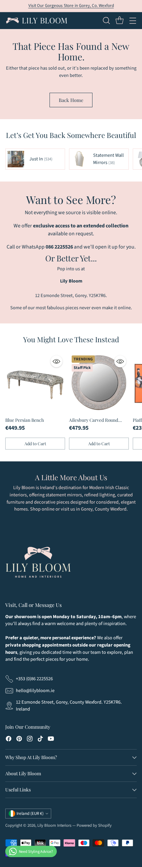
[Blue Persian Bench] (35, 383)
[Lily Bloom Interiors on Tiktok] (40, 740)
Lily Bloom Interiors (54, 825)
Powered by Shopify (94, 825)
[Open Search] (106, 20)
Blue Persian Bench (24, 420)
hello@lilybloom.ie (35, 690)
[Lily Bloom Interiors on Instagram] (30, 740)
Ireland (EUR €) (30, 814)
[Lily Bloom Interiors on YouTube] (51, 740)
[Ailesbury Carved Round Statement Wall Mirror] (99, 383)
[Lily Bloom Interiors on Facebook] (9, 740)
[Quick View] (56, 361)
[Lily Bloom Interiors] (36, 20)
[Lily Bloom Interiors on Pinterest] (19, 740)
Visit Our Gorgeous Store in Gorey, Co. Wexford (71, 6)
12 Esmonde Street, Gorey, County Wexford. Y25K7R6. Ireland (69, 706)
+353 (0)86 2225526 (34, 678)
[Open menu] (132, 20)
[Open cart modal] (119, 20)
